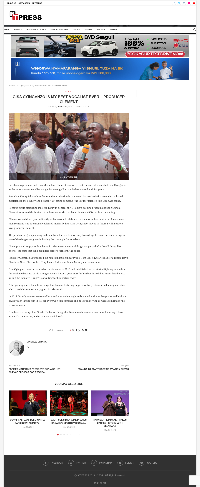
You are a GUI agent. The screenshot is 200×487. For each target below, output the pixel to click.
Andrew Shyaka (65, 106)
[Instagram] (184, 3)
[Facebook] (174, 3)
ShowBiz (114, 30)
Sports (88, 30)
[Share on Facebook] (76, 330)
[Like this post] (73, 330)
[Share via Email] (86, 330)
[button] (12, 412)
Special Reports (59, 30)
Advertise (37, 3)
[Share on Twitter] (79, 330)
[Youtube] (194, 3)
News (17, 30)
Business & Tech (35, 30)
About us (11, 3)
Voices (76, 30)
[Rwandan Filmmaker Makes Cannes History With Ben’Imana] (110, 403)
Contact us (24, 3)
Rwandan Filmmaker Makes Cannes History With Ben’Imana (110, 423)
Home (7, 30)
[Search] (194, 29)
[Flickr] (189, 3)
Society (101, 30)
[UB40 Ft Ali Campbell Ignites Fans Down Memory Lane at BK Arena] (28, 403)
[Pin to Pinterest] (83, 330)
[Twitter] (179, 3)
